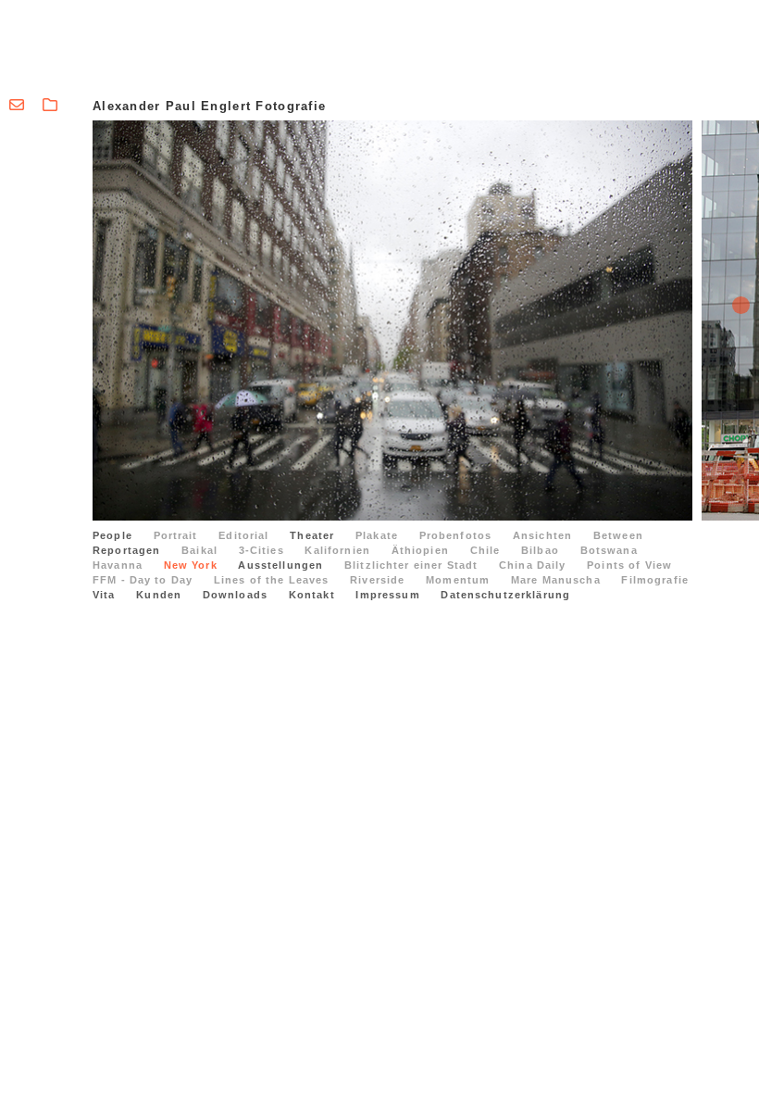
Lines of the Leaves (272, 579)
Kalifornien (337, 550)
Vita (104, 594)
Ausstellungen (280, 565)
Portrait (176, 535)
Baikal (199, 550)
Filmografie (655, 579)
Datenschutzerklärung (505, 594)
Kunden (158, 594)
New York (191, 565)
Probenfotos (455, 535)
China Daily (532, 565)
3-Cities (261, 550)
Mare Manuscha (556, 579)
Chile (485, 550)
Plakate (376, 535)
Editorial (243, 535)
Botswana (609, 550)
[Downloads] (50, 105)
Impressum (387, 594)
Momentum (458, 579)
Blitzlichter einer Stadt (411, 565)
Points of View (629, 565)
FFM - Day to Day (143, 579)
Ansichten (542, 535)
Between (618, 535)
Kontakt (312, 594)
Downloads (235, 594)
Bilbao (540, 550)
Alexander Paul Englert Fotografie (209, 106)
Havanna (118, 565)
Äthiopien (420, 550)
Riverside (377, 579)
